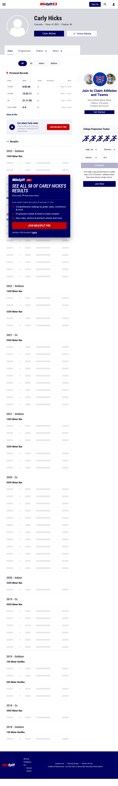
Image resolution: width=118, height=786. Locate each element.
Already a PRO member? (24, 232)
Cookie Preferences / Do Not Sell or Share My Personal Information (75, 767)
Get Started (99, 112)
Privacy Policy (73, 764)
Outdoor (54, 63)
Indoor (41, 63)
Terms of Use (87, 764)
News (57, 51)
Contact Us (59, 764)
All (22, 63)
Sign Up (95, 4)
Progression (24, 51)
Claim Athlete (49, 33)
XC (31, 63)
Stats (10, 51)
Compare (99, 165)
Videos (41, 51)
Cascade (38, 24)
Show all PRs (11, 114)
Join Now (99, 184)
